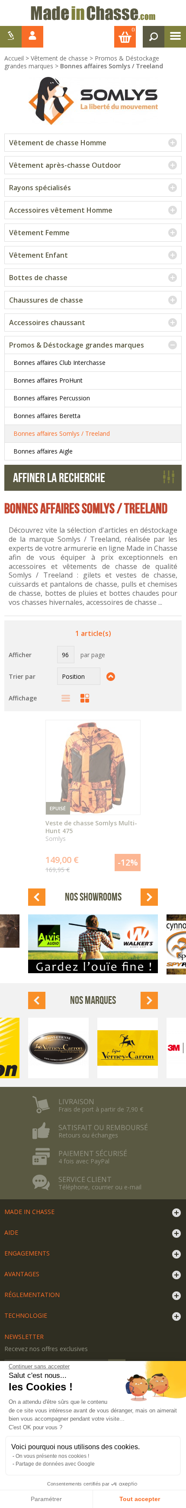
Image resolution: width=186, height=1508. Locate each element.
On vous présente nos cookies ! (52, 1456)
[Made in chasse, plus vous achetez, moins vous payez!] (93, 13)
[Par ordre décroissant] (110, 676)
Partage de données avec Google (55, 1464)
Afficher (20, 655)
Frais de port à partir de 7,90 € (100, 1109)
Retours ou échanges (88, 1135)
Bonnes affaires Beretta (46, 416)
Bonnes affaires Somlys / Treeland (61, 433)
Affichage (23, 698)
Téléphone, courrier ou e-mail (99, 1187)
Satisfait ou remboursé (103, 1127)
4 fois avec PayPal (83, 1161)
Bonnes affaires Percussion (51, 398)
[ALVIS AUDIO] (93, 943)
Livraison (76, 1101)
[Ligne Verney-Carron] (127, 1048)
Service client (85, 1179)
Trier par (22, 676)
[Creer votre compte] (11, 37)
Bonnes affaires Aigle (43, 451)
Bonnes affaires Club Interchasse (59, 362)
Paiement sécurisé (92, 1153)
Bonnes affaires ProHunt (48, 380)
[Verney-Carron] (58, 1048)
